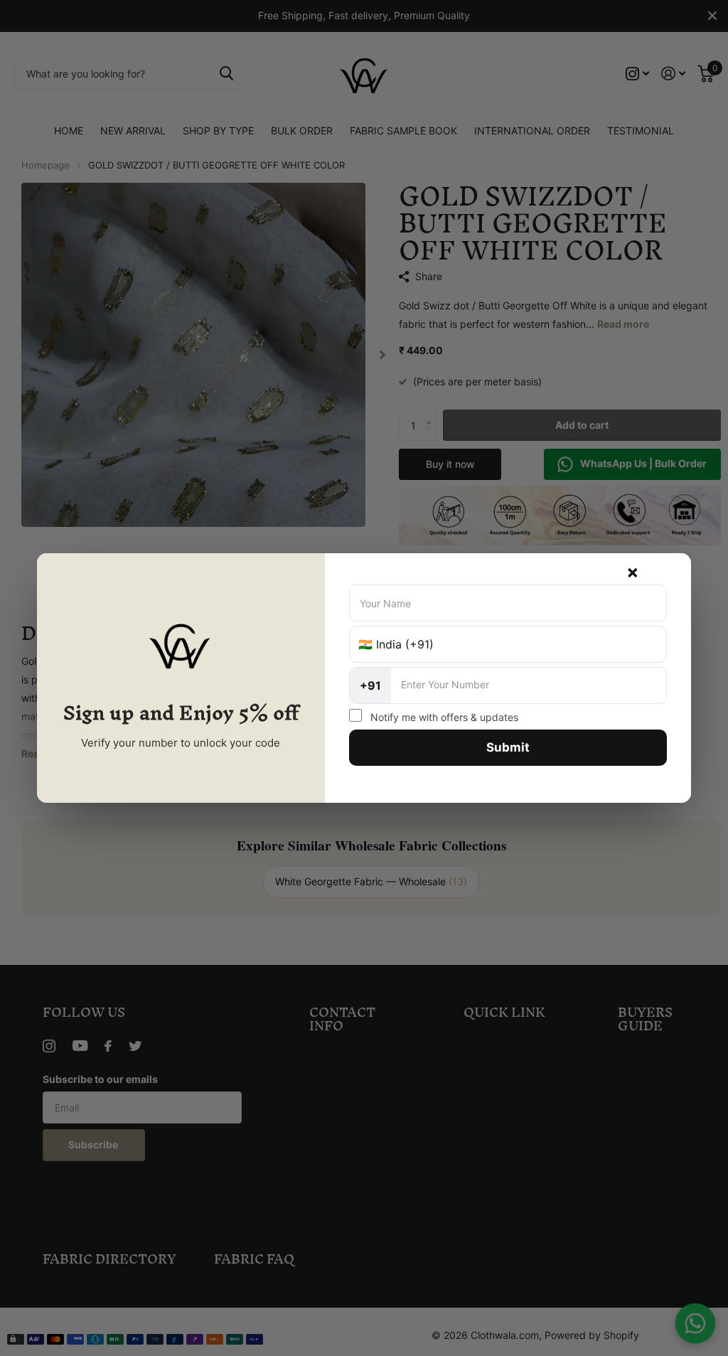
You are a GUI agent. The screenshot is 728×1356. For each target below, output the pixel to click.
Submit (508, 747)
